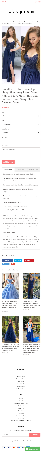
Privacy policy (21, 418)
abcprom (20, 441)
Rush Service (5, 129)
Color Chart (21, 413)
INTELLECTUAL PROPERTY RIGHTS (21, 421)
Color (3, 121)
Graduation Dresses (21, 389)
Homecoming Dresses (21, 384)
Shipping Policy (21, 408)
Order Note (5, 146)
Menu (6, 2)
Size (3, 112)
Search (21, 398)
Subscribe (35, 435)
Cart (38, 2)
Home (3, 21)
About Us (21, 401)
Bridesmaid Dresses (21, 379)
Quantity (4, 137)
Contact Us (21, 406)
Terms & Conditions (21, 416)
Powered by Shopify (28, 441)
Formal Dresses (21, 386)
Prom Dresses (21, 381)
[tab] (8, 169)
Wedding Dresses (21, 376)
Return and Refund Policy (21, 403)
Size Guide (21, 411)
